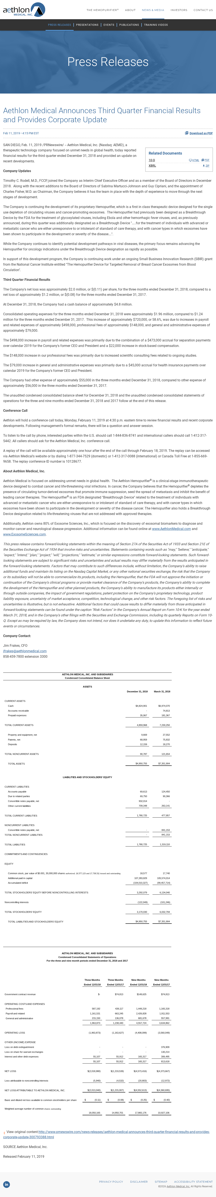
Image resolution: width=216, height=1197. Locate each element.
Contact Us (203, 10)
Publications (129, 24)
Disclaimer (139, 1182)
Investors (179, 10)
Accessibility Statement (193, 1182)
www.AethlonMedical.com (171, 529)
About (130, 10)
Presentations (87, 24)
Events (109, 24)
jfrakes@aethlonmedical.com (25, 651)
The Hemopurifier (103, 10)
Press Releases (59, 24)
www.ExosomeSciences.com (24, 534)
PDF (207, 160)
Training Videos (156, 24)
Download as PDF (201, 133)
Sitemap (161, 1182)
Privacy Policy (111, 1182)
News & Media (153, 10)
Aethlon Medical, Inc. (178, 1186)
